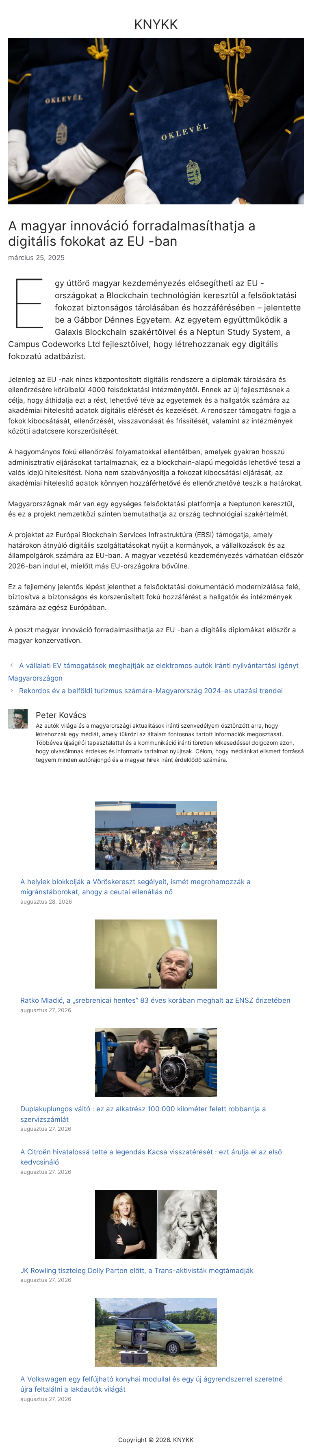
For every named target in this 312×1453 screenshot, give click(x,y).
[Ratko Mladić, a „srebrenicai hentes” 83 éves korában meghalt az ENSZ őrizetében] (156, 983)
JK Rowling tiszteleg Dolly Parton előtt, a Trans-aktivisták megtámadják (137, 1270)
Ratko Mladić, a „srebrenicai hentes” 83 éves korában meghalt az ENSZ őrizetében (155, 1000)
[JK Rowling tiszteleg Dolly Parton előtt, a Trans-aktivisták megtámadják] (156, 1253)
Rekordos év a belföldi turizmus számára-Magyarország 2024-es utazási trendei (151, 691)
